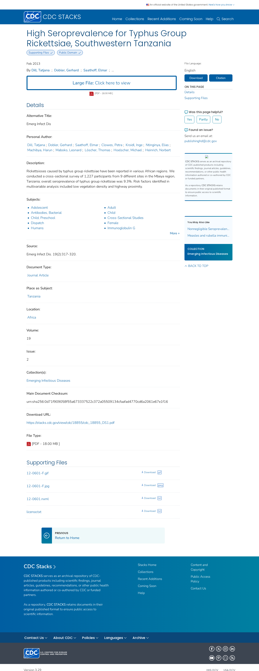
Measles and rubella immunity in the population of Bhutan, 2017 (209, 235)
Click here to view (101, 83)
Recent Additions (162, 19)
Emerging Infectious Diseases (48, 380)
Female (113, 223)
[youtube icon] (212, 658)
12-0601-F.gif (38, 473)
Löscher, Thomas (97, 150)
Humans (37, 228)
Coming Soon (190, 19)
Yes (189, 119)
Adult (112, 207)
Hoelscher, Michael (128, 150)
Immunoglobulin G (121, 228)
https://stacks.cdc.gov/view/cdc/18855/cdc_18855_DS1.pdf (71, 422)
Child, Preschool (43, 218)
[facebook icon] (212, 649)
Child (111, 212)
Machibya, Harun (39, 150)
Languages (113, 637)
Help (209, 19)
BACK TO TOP (198, 266)
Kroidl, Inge (134, 145)
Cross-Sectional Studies (126, 218)
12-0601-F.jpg (38, 486)
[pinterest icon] (219, 658)
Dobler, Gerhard (66, 70)
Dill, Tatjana (40, 70)
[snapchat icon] (225, 658)
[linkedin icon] (232, 649)
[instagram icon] (225, 649)
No (217, 119)
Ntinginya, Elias (157, 145)
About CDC (63, 637)
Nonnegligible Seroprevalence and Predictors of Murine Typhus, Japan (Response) (209, 229)
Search (228, 19)
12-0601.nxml (38, 499)
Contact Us (198, 588)
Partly (203, 119)
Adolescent (39, 207)
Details (189, 92)
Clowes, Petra (111, 145)
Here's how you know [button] (221, 4)
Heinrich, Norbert (158, 150)
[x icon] (219, 649)
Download (149, 472)
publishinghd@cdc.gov (200, 141)
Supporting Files (196, 98)
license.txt (34, 512)
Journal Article (38, 275)
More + (175, 233)
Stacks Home (147, 565)
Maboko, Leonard (68, 150)
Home (117, 19)
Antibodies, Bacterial (46, 212)
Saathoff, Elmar (95, 70)
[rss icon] (232, 658)
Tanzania (33, 296)
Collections (135, 19)
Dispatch (37, 223)
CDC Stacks (38, 566)
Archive (139, 637)
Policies (88, 637)
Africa (31, 317)
